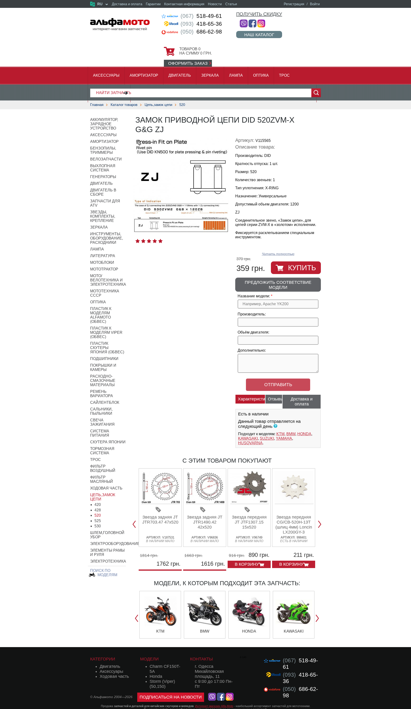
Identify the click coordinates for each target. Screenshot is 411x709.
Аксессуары (106, 75)
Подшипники (104, 359)
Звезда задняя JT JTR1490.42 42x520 (204, 522)
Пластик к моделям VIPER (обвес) (106, 332)
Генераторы (103, 177)
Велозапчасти (106, 159)
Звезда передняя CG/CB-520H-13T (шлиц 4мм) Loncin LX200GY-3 (293, 524)
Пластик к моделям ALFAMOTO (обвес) (100, 315)
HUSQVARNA (250, 443)
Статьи (231, 4)
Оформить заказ (188, 63)
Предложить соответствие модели (278, 285)
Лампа (236, 75)
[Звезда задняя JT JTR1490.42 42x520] (205, 502)
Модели (149, 659)
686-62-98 (201, 32)
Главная (96, 105)
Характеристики (251, 399)
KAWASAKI (248, 438)
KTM (280, 434)
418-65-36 (201, 24)
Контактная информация (184, 4)
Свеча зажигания (102, 422)
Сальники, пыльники (101, 411)
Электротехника (108, 561)
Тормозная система (102, 451)
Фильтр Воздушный (102, 468)
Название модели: (254, 296)
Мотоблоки (102, 262)
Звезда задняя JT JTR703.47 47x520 (160, 519)
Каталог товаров (124, 105)
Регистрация (294, 4)
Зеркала (210, 75)
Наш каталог (259, 34)
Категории (102, 659)
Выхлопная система (102, 168)
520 (182, 105)
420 (97, 505)
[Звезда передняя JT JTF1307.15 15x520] (249, 502)
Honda (156, 676)
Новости (215, 4)
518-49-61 (201, 16)
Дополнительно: (252, 350)
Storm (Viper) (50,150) (162, 684)
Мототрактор (104, 269)
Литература (102, 256)
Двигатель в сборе (103, 192)
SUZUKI (267, 438)
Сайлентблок (104, 402)
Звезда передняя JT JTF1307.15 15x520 (249, 522)
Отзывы (275, 399)
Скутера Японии (108, 442)
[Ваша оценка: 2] (143, 241)
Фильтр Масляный (101, 479)
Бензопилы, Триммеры (103, 150)
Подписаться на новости (171, 697)
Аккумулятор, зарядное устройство (104, 124)
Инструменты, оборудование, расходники (106, 238)
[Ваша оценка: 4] (154, 241)
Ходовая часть (106, 488)
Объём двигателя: (253, 332)
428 (97, 510)
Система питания (99, 433)
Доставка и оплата (127, 4)
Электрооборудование (115, 544)
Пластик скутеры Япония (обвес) (107, 347)
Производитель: (252, 314)
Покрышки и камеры (103, 367)
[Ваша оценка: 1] (137, 241)
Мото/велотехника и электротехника (108, 280)
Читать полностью (278, 254)
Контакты (201, 659)
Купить (302, 268)
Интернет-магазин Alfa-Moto (214, 706)
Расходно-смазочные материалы (102, 380)
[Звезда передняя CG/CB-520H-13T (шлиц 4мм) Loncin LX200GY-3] (294, 502)
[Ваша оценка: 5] (160, 241)
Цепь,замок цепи (158, 105)
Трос (284, 75)
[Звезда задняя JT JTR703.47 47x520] (160, 502)
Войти (315, 4)
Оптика (261, 75)
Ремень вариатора (101, 393)
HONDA (304, 434)
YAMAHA (284, 438)
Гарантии (153, 4)
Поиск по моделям (103, 573)
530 (97, 526)
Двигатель (179, 75)
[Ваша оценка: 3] (149, 241)
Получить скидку (259, 14)
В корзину (247, 564)
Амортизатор (144, 75)
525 (97, 521)
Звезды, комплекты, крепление (102, 216)
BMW (290, 434)
